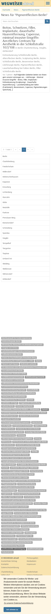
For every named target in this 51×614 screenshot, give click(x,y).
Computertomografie (10, 526)
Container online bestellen (12, 533)
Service (30, 400)
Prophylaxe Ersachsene (22, 426)
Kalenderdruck (8, 445)
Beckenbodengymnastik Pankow (15, 455)
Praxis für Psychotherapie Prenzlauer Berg (19, 358)
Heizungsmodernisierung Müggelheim (17, 438)
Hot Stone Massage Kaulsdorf (14, 520)
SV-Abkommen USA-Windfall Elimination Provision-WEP (24, 367)
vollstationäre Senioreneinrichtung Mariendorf (20, 383)
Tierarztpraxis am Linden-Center (15, 477)
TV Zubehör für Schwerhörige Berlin (32, 464)
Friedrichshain (8, 167)
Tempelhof (7, 243)
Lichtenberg (7, 192)
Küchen (5, 468)
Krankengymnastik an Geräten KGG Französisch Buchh (24, 413)
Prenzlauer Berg (9, 218)
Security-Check (41, 503)
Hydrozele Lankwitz (28, 364)
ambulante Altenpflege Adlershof (24, 468)
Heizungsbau (30, 533)
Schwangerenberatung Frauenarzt (15, 422)
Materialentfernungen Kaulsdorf (15, 507)
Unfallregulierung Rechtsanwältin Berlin (17, 487)
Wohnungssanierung (30, 526)
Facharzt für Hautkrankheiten (14, 396)
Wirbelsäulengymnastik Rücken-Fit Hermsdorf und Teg (23, 510)
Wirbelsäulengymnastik (35, 377)
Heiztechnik (36, 422)
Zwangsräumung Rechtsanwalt (26, 494)
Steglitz (5, 238)
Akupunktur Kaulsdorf (11, 419)
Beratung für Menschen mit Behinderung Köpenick (22, 345)
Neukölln (6, 207)
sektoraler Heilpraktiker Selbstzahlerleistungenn (21, 516)
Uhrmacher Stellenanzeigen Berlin (15, 451)
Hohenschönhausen (10, 177)
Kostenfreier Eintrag (9, 561)
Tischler (35, 451)
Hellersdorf (7, 172)
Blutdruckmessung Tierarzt (13, 546)
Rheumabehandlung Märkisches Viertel (17, 474)
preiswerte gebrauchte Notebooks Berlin (18, 500)
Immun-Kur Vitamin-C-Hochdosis (15, 529)
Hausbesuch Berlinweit (29, 416)
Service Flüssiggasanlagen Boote (15, 471)
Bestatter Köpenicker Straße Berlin (16, 458)
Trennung (21, 435)
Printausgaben (32, 558)
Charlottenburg (8, 161)
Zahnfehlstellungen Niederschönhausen (17, 351)
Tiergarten (7, 248)
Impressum (31, 564)
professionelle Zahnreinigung (13, 549)
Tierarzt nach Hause (10, 364)
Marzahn (6, 197)
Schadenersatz (8, 429)
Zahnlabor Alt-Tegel (9, 403)
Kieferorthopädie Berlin (11, 341)
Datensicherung (8, 435)
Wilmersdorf (7, 274)
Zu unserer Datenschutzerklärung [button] (18, 603)
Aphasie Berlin (8, 406)
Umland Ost (7, 259)
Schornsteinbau (8, 536)
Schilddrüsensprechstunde (12, 377)
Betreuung (6, 442)
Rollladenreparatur (9, 416)
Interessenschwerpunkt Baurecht (32, 490)
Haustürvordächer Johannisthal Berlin (17, 542)
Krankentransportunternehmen (14, 387)
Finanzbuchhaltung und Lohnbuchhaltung (18, 393)
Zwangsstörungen (9, 539)
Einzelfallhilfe (33, 390)
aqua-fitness (7, 513)
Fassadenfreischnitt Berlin (12, 370)
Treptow (6, 253)
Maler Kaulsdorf (8, 464)
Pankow (6, 213)
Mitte (5, 202)
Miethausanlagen (9, 490)
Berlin (5, 156)
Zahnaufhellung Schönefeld (30, 539)
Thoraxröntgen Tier (24, 536)
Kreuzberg (7, 187)
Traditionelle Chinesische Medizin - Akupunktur (20, 409)
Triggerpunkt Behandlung (30, 403)
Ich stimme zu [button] (12, 610)
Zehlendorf (7, 279)
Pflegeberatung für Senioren (13, 400)
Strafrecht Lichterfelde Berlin (27, 445)
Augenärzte (7, 494)
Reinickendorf (8, 223)
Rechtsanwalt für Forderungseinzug (16, 338)
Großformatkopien (35, 549)
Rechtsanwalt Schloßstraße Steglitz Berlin (30, 442)
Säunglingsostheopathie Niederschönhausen (19, 461)
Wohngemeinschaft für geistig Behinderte (18, 448)
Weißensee (7, 269)
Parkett (45, 409)
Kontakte (5, 564)
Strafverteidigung (32, 497)
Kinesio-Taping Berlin (24, 406)
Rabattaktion (7, 552)
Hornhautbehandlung (26, 484)
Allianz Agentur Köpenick (12, 497)
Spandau (6, 233)
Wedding (6, 264)
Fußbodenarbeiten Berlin (12, 354)
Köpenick (6, 182)
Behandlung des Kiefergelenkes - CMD (17, 361)
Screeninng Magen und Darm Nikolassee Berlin (21, 481)
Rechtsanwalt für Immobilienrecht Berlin (18, 523)
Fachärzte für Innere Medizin (28, 429)
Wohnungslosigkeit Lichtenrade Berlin (17, 503)
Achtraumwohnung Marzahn (13, 390)
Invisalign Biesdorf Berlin (35, 432)
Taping (38, 361)
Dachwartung (36, 471)
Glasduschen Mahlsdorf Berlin (14, 374)
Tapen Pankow (40, 426)
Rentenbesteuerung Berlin (12, 432)
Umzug (37, 438)
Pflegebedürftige (8, 484)
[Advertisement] (25, 119)
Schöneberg (7, 228)
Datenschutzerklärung (10, 567)
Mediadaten (31, 561)
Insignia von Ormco (10, 348)
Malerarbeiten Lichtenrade (12, 380)
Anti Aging (6, 426)
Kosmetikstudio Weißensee (26, 513)
